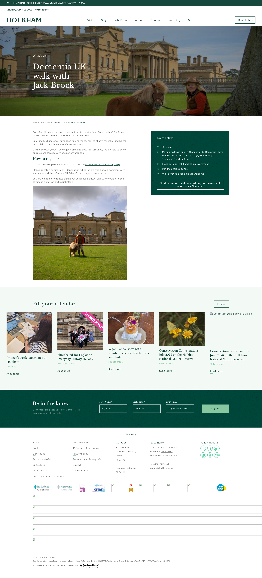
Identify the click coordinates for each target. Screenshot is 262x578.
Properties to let (42, 459)
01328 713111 (166, 451)
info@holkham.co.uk (159, 464)
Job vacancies (81, 442)
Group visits (40, 470)
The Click (52, 565)
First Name (105, 402)
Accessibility (80, 470)
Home (36, 122)
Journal (156, 20)
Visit (90, 20)
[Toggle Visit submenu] (90, 22)
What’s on (121, 20)
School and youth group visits (49, 476)
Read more (13, 373)
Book (245, 20)
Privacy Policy (80, 453)
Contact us (39, 453)
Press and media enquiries (88, 459)
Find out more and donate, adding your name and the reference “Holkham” (190, 184)
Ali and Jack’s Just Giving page (102, 164)
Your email (172, 402)
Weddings (175, 20)
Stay (103, 20)
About (139, 20)
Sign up (215, 408)
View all (221, 304)
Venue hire (39, 465)
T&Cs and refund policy (86, 448)
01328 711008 (171, 456)
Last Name (139, 402)
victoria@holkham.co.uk (161, 468)
